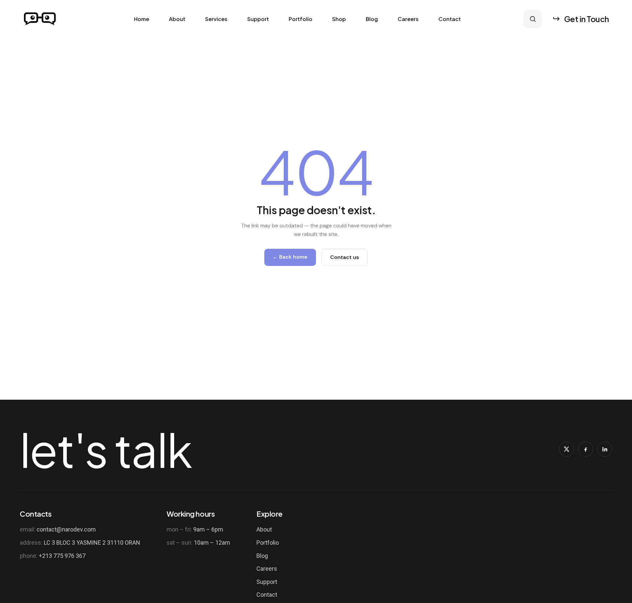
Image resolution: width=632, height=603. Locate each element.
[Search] (532, 19)
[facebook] (585, 449)
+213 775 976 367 (62, 555)
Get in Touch (586, 19)
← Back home (290, 256)
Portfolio (300, 19)
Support (258, 19)
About (177, 19)
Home (141, 19)
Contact (449, 19)
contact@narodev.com (66, 529)
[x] (566, 449)
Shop (339, 19)
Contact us (344, 257)
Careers (408, 19)
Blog (372, 19)
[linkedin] (604, 449)
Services (216, 19)
